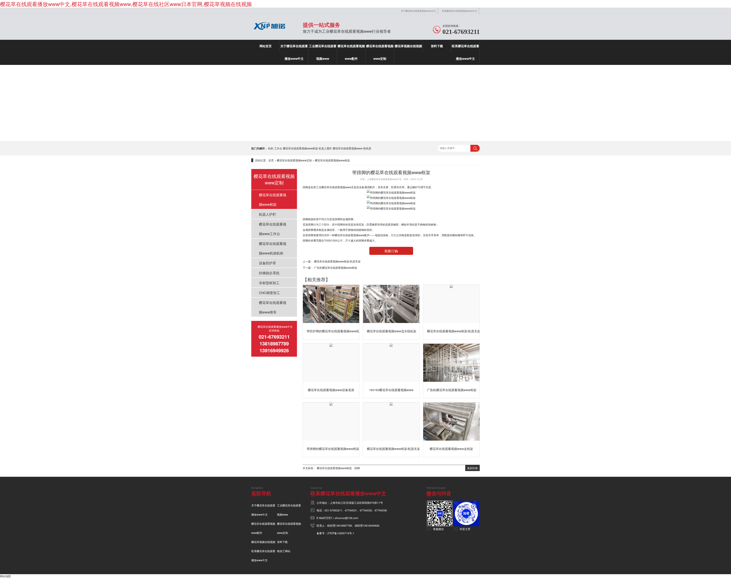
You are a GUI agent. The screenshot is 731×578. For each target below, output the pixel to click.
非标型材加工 (269, 282)
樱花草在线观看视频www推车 (272, 307)
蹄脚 (305, 187)
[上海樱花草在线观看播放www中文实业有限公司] (269, 31)
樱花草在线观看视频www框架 (300, 148)
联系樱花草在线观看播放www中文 (459, 10)
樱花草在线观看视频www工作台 (272, 229)
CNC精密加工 (269, 292)
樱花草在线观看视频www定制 (379, 52)
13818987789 (343, 525)
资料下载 (437, 46)
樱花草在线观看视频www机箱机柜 (272, 248)
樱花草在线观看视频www (347, 148)
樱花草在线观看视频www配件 (351, 52)
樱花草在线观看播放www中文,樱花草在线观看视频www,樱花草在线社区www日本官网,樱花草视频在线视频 (126, 4)
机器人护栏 (267, 214)
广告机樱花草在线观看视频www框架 (335, 267)
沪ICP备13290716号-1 (340, 533)
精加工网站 (283, 551)
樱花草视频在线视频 (408, 46)
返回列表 (472, 468)
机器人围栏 (325, 148)
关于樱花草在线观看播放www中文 (418, 10)
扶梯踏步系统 (269, 272)
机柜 (270, 148)
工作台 (278, 148)
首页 (271, 160)
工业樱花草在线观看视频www (322, 52)
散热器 (367, 148)
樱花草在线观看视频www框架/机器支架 (337, 261)
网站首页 (265, 46)
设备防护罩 (267, 262)
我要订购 (391, 250)
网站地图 (5, 576)
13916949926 (371, 525)
